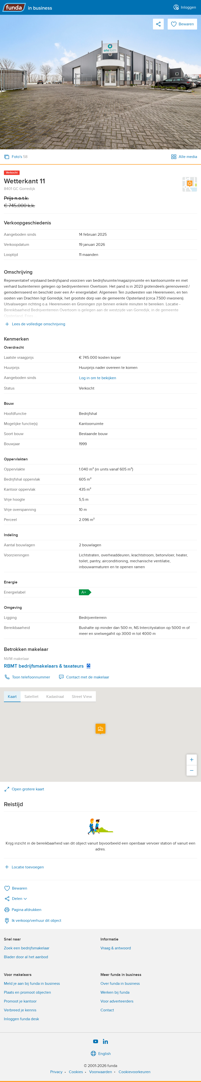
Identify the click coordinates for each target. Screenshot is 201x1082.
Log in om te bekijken (97, 378)
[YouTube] (96, 1041)
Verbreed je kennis (20, 1010)
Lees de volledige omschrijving (38, 324)
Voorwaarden (100, 1071)
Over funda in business (120, 983)
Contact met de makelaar (87, 677)
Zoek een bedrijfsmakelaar (26, 948)
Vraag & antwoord (115, 948)
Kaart (12, 696)
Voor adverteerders (116, 1001)
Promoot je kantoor (20, 1001)
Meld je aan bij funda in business (32, 983)
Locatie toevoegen (28, 867)
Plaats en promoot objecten (27, 992)
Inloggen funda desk (21, 1019)
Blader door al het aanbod (26, 957)
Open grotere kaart (28, 789)
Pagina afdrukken (26, 909)
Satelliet (31, 696)
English (104, 1053)
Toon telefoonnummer (31, 677)
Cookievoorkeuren (135, 1071)
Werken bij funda (114, 992)
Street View (82, 696)
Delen (17, 898)
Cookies (76, 1071)
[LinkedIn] (105, 1041)
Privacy (56, 1071)
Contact (107, 1010)
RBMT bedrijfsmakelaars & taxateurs (44, 666)
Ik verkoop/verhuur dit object (36, 920)
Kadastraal (55, 696)
